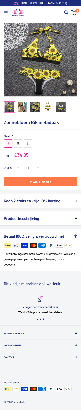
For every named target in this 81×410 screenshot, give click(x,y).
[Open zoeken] (66, 12)
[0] (74, 12)
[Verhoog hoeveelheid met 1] (38, 168)
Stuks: (8, 167)
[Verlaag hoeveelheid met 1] (18, 168)
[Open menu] (6, 12)
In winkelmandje (40, 181)
